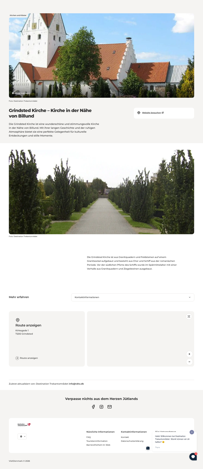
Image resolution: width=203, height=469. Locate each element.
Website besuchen (151, 112)
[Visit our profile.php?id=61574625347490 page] (93, 406)
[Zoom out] (189, 362)
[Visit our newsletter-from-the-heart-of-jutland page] (109, 406)
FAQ (88, 437)
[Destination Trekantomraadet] (24, 424)
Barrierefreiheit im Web (98, 445)
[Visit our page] (101, 406)
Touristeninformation (97, 441)
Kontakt (125, 437)
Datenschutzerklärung (132, 441)
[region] (140, 339)
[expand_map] (189, 316)
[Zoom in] (189, 354)
